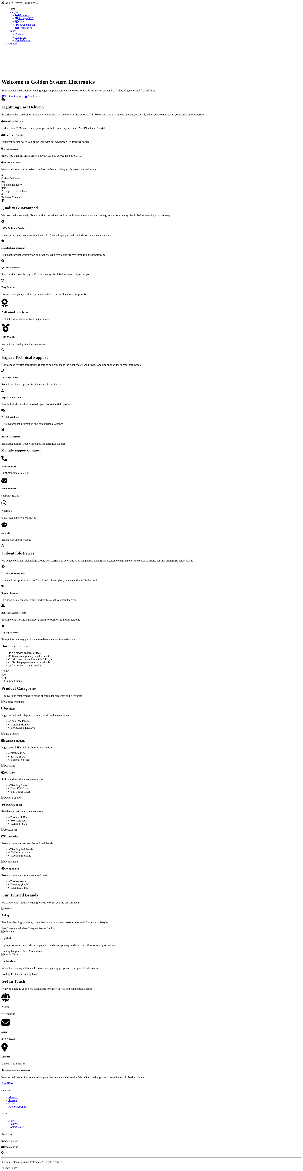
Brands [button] (12, 30)
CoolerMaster (23, 40)
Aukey (19, 34)
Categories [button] (14, 12)
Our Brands (34, 96)
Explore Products (14, 96)
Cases (21, 21)
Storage (12, 1100)
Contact (12, 43)
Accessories (25, 27)
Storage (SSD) (26, 18)
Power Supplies (26, 24)
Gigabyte (20, 37)
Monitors (24, 15)
